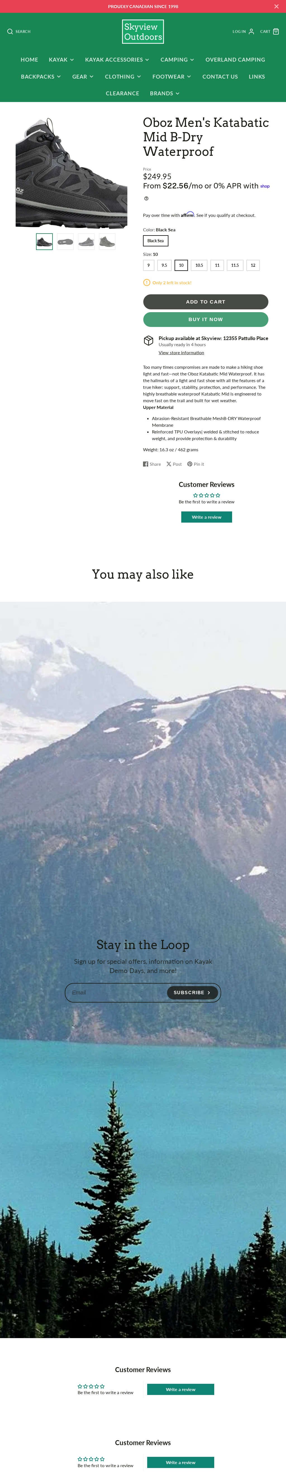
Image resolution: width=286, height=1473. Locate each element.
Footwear (168, 76)
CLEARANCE (122, 93)
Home (29, 59)
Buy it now (206, 319)
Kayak (58, 59)
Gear (79, 76)
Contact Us (220, 76)
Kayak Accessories (114, 59)
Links (257, 76)
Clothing (120, 76)
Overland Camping (235, 59)
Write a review (206, 517)
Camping (174, 59)
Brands (161, 93)
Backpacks (38, 76)
